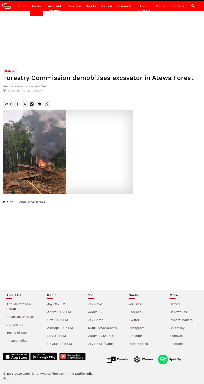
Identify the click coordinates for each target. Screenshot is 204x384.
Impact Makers (181, 320)
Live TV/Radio (143, 8)
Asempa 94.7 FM (60, 328)
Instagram (136, 328)
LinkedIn (135, 336)
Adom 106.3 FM (59, 312)
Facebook (136, 312)
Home (22, 6)
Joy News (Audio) (101, 344)
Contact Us (14, 325)
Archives (176, 336)
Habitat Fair (178, 312)
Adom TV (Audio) (101, 336)
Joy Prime (95, 320)
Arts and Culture (54, 8)
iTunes (147, 359)
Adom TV (95, 312)
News (36, 6)
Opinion (106, 6)
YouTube (135, 304)
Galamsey (177, 328)
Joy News (95, 304)
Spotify (174, 359)
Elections (177, 6)
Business (74, 6)
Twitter (134, 320)
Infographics (138, 344)
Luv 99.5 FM (56, 336)
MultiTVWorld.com (102, 328)
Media (160, 6)
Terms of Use (16, 332)
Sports (91, 6)
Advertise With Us (20, 317)
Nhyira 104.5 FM (59, 344)
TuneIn (122, 359)
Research (123, 6)
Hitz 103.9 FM (57, 320)
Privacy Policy (16, 340)
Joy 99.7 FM (56, 304)
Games (175, 304)
